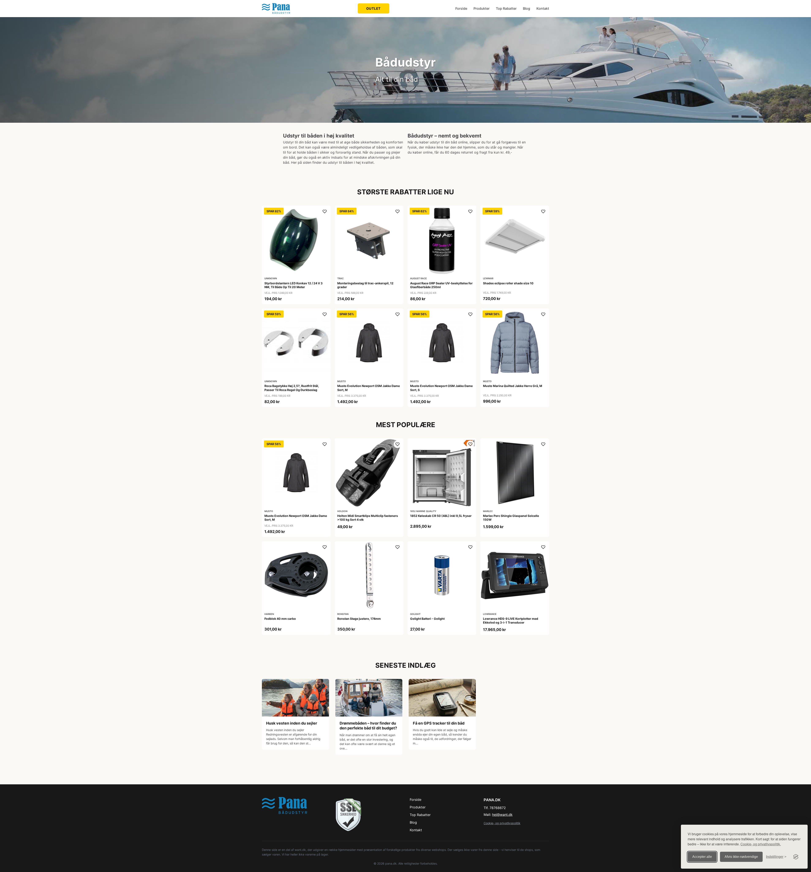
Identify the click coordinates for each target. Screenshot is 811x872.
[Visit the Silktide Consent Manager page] (796, 857)
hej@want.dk (502, 814)
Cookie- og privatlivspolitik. (760, 844)
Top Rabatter (506, 8)
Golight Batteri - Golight (427, 618)
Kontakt (542, 8)
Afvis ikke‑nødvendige (741, 856)
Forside (461, 8)
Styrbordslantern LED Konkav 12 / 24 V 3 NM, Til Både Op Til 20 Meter (293, 285)
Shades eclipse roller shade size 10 (508, 283)
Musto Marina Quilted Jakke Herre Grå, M (512, 386)
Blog (526, 8)
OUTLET (373, 8)
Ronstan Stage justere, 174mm (359, 618)
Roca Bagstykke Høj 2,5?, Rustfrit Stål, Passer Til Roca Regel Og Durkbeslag (291, 387)
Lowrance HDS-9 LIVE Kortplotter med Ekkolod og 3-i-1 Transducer (510, 620)
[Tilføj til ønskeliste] (324, 211)
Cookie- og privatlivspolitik (502, 823)
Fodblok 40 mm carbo (280, 618)
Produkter (482, 8)
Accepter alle (702, 856)
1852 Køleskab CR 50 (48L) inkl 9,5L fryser (441, 516)
